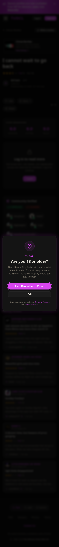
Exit (30, 294)
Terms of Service (42, 302)
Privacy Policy (31, 304)
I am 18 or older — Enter (29, 286)
